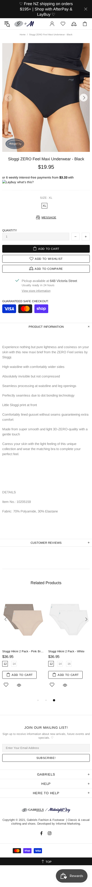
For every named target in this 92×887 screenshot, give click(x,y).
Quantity (9, 230)
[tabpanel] (23, 645)
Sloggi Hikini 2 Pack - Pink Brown (23, 651)
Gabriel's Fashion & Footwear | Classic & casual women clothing (24, 23)
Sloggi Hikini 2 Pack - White (66, 651)
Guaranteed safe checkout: (25, 301)
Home (23, 34)
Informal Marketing (68, 823)
